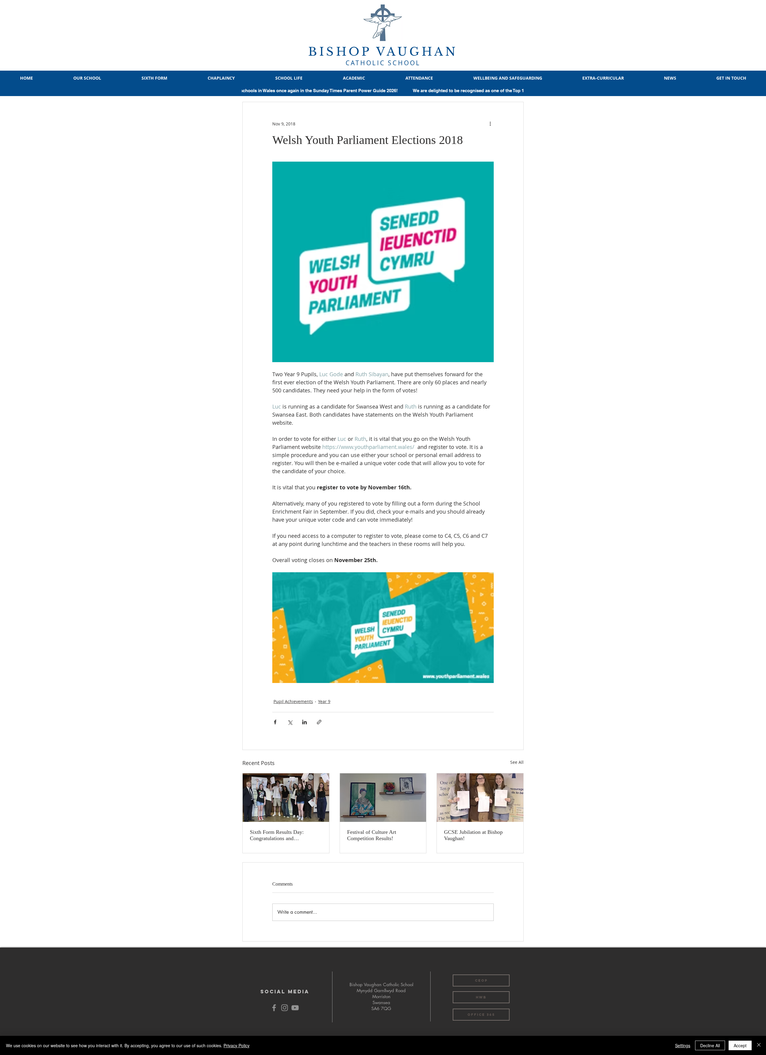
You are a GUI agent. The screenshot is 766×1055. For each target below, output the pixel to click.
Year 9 (324, 701)
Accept (740, 1045)
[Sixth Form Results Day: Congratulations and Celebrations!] (286, 797)
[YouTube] (295, 1007)
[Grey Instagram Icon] (284, 1007)
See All (517, 762)
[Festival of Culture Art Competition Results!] (383, 797)
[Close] (758, 1045)
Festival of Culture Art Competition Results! (371, 835)
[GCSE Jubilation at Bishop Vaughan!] (480, 797)
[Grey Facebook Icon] (274, 1007)
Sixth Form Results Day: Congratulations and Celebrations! (277, 835)
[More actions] (490, 123)
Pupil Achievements (293, 701)
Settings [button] (682, 1045)
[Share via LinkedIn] (304, 722)
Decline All (710, 1045)
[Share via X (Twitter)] (290, 722)
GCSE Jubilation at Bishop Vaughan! (473, 835)
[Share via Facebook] (275, 722)
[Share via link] (319, 722)
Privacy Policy (237, 1045)
